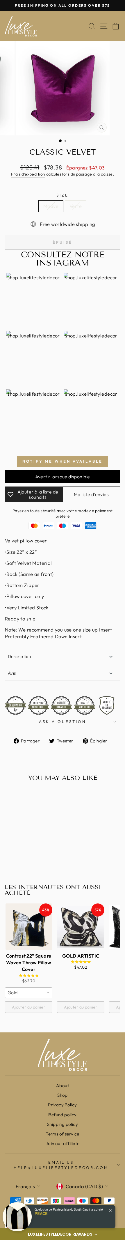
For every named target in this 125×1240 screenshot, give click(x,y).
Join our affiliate (62, 1143)
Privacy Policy (62, 1105)
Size (62, 195)
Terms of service (62, 1134)
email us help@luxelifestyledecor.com (61, 1165)
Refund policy (62, 1114)
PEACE (41, 1213)
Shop (62, 1095)
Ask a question (62, 721)
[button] (62, 1234)
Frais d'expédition (28, 174)
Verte (75, 206)
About (62, 1085)
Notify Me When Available (62, 461)
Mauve (50, 206)
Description (19, 656)
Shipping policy (62, 1124)
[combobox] (28, 992)
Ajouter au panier (28, 1007)
